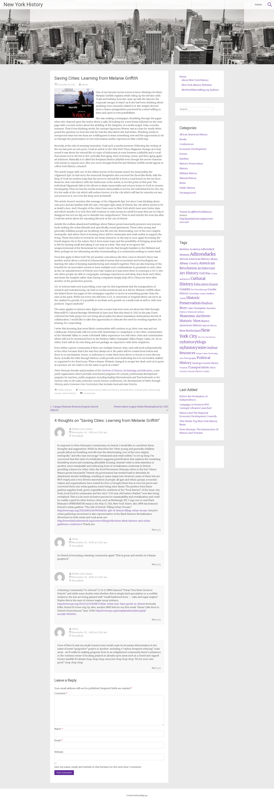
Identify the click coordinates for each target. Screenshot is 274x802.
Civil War (204, 273)
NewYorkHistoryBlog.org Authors (200, 89)
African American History (193, 134)
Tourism (183, 367)
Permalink (77, 435)
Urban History (69, 393)
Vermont (191, 371)
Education (201, 284)
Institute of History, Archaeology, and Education (126, 370)
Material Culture (196, 312)
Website (58, 751)
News (183, 183)
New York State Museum (206, 337)
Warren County (202, 371)
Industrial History (110, 390)
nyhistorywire (193, 347)
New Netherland (190, 330)
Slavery (214, 363)
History (184, 168)
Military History (188, 173)
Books (183, 139)
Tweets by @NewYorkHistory (196, 211)
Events (183, 153)
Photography (190, 358)
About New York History (195, 80)
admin (84, 84)
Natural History (188, 178)
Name (58, 728)
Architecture (206, 268)
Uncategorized (188, 192)
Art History (189, 273)
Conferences (187, 144)
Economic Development (193, 149)
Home (258, 4)
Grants (202, 294)
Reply (158, 529)
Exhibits (184, 158)
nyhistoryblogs (193, 342)
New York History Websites (197, 84)
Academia (195, 249)
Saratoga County (201, 363)
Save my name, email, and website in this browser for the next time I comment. (98, 766)
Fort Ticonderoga (199, 289)
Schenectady (141, 390)
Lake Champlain (197, 308)
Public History (65, 390)
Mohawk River (127, 390)
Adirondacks (203, 254)
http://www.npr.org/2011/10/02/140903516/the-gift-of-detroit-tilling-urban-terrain (102, 510)
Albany (214, 259)
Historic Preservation (89, 390)
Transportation (198, 367)
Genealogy (194, 293)
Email (58, 740)
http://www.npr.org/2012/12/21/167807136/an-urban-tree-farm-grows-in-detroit (101, 603)
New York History (23, 5)
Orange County (202, 353)
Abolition (184, 249)
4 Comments (89, 393)
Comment (61, 693)
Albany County (189, 263)
